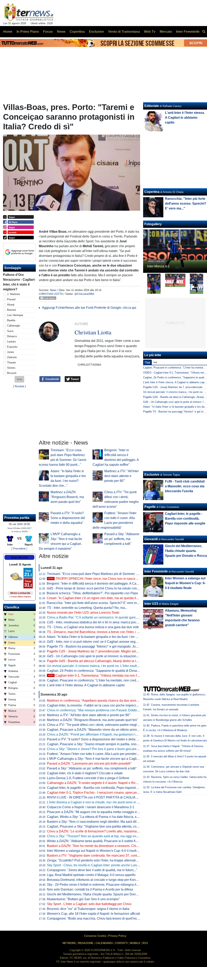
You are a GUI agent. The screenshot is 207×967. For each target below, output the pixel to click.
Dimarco (12, 336)
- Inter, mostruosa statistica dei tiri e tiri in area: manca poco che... (97, 622)
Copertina (151, 192)
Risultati (19, 386)
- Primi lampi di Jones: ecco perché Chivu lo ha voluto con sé (94, 588)
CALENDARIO (104, 943)
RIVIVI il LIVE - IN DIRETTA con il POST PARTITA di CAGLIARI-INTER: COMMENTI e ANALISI (116, 797)
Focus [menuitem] (48, 31)
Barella (11, 320)
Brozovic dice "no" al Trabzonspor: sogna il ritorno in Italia (88, 908)
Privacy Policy (117, 935)
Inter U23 (151, 603)
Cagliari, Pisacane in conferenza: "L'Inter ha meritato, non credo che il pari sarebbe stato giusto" (115, 680)
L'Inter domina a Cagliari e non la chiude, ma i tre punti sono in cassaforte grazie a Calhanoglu (114, 802)
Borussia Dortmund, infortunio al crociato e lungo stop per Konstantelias (98, 879)
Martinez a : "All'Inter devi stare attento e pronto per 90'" (121, 475)
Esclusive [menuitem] (96, 31)
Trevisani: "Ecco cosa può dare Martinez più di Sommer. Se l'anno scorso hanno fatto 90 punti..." (120, 574)
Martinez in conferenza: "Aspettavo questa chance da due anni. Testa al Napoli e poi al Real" (113, 700)
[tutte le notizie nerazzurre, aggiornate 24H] (29, 12)
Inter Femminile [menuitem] (188, 31)
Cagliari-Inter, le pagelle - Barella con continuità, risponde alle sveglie (101, 787)
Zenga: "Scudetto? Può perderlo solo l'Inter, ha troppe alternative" (93, 860)
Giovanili (151, 539)
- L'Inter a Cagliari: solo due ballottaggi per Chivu (89, 904)
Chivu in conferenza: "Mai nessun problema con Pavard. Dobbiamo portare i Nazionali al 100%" (115, 710)
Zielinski (12, 357)
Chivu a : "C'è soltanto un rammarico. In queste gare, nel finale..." (100, 617)
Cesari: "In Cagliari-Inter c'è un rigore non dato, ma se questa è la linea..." (99, 598)
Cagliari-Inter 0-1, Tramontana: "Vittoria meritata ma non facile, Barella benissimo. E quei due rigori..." (124, 675)
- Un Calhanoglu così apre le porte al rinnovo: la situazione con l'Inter (100, 656)
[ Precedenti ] (19, 548)
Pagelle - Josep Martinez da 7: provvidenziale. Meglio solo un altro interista (104, 651)
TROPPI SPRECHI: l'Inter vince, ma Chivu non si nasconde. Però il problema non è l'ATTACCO (120, 578)
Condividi (52, 379)
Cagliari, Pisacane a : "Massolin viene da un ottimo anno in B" (96, 729)
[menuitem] (204, 31)
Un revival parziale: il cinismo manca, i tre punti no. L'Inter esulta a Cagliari (100, 666)
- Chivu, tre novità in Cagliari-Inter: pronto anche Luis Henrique (99, 865)
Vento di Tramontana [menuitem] (124, 31)
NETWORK (69, 943)
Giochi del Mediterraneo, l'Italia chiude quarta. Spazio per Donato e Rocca (100, 894)
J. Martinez (13, 294)
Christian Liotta (51, 293)
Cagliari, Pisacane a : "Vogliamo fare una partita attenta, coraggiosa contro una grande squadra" (118, 826)
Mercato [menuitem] (166, 31)
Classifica (11, 607)
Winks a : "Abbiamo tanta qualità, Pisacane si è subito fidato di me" (99, 841)
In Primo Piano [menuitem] (28, 31)
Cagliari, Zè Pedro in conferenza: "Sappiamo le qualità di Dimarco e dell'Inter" (102, 670)
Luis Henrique (15, 315)
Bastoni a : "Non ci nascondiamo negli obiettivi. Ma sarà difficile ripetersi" (101, 821)
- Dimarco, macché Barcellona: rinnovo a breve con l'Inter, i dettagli (97, 632)
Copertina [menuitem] (77, 31)
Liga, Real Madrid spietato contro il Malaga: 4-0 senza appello (91, 875)
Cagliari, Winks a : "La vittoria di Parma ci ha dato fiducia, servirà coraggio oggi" (106, 816)
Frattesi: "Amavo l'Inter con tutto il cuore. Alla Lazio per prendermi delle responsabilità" (108, 754)
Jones (10, 352)
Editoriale (151, 106)
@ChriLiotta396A (84, 293)
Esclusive (151, 474)
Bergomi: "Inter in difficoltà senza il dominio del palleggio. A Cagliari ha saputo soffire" (108, 583)
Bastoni (11, 309)
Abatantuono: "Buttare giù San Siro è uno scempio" (83, 899)
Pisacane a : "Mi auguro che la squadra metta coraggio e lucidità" (98, 812)
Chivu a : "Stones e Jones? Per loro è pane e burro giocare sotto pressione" (103, 749)
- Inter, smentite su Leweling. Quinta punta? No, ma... (87, 607)
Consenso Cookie (95, 935)
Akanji (10, 304)
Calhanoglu (13, 325)
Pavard (11, 299)
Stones (11, 367)
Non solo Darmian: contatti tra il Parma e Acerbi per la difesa (90, 889)
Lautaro (11, 341)
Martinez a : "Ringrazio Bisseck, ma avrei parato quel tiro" (67, 496)
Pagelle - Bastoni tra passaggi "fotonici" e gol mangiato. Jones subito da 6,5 (103, 646)
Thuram (11, 362)
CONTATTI (121, 943)
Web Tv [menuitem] (149, 31)
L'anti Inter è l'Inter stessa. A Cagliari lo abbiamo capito (86, 685)
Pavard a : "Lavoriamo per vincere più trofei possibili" (89, 763)
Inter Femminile (156, 571)
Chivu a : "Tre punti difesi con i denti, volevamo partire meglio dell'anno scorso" (106, 724)
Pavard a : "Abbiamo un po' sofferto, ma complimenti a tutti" (121, 538)
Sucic (10, 331)
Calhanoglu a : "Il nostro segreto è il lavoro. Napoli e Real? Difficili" (99, 783)
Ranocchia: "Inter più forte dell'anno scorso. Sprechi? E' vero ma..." (94, 603)
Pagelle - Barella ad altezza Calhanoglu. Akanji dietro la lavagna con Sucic (104, 661)
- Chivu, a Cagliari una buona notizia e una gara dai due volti (93, 627)
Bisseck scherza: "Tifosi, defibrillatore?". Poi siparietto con (92, 593)
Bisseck (12, 373)
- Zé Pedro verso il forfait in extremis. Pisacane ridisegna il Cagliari (97, 884)
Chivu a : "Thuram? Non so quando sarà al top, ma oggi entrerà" (95, 836)
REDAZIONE (85, 943)
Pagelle (150, 507)
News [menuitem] (61, 31)
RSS (145, 943)
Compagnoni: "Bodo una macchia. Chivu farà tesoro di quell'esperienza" (98, 918)
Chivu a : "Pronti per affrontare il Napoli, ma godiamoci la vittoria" (98, 734)
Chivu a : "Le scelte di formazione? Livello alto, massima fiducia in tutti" (102, 831)
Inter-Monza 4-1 (158, 266)
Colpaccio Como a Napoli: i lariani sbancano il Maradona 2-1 (90, 807)
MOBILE (135, 943)
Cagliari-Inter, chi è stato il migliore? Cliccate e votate (85, 773)
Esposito (12, 346)
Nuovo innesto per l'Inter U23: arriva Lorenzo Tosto (83, 612)
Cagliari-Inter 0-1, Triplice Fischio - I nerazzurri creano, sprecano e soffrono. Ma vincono (109, 792)
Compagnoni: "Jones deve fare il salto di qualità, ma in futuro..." (92, 870)
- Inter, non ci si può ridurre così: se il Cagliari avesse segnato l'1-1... (99, 641)
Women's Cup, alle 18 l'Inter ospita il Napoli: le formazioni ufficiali (93, 913)
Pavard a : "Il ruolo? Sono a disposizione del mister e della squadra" (68, 517)
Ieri (155, 362)
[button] (19, 379)
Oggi (147, 362)
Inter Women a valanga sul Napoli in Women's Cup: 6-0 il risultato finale (98, 850)
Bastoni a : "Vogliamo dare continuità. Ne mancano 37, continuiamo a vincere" (105, 855)
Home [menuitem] (7, 31)
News (53, 290)
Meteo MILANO (19, 557)
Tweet (74, 379)
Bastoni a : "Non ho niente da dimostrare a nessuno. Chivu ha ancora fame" (105, 846)
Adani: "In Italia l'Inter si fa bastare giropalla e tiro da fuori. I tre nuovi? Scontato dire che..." (111, 636)
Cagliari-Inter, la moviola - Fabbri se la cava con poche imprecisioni (95, 705)
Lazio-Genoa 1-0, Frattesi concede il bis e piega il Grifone (88, 778)
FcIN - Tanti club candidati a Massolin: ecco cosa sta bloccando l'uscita (185, 486)
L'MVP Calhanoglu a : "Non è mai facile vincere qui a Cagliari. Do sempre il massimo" (111, 758)
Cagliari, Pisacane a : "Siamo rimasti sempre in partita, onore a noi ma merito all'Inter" (110, 744)
